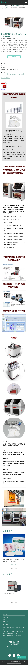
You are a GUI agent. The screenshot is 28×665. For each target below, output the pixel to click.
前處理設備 (15, 5)
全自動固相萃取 (5, 77)
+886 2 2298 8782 (15, 644)
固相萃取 (20, 74)
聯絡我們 (22, 657)
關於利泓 (5, 617)
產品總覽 (5, 619)
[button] (4, 190)
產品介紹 (8, 5)
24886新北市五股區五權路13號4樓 (15, 649)
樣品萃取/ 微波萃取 (12, 69)
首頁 (3, 5)
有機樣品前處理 (12, 74)
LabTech (3, 65)
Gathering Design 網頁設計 (14, 663)
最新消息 (5, 621)
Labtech (3, 74)
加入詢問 (14, 56)
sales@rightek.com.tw (14, 646)
